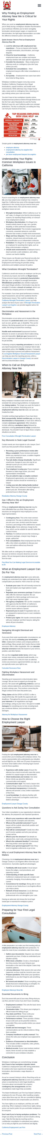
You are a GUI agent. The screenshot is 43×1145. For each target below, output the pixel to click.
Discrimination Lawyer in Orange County (16, 358)
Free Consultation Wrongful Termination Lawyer (19, 436)
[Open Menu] (39, 5)
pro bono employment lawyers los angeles (21, 154)
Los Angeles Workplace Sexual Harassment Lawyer (21, 354)
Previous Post (6, 1134)
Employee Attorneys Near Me (12, 990)
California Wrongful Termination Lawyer (16, 300)
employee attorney (12, 147)
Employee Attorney (8, 626)
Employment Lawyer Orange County (15, 804)
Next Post (38, 1134)
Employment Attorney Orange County (15, 905)
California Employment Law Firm (13, 1127)
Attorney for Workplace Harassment (14, 714)
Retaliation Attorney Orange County (14, 496)
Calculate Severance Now (11, 668)
